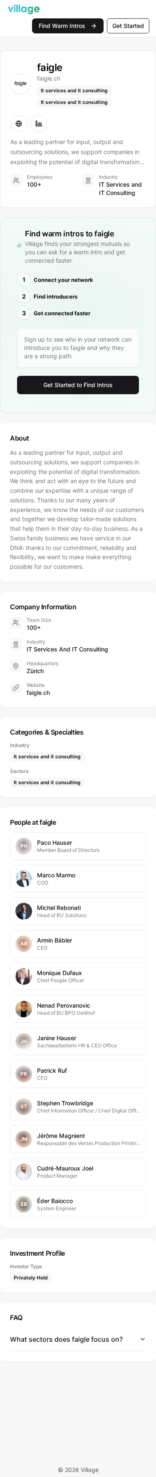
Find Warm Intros (62, 25)
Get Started (128, 25)
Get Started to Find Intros (78, 384)
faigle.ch (38, 692)
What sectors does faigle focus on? (66, 1339)
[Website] (18, 123)
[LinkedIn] (38, 123)
